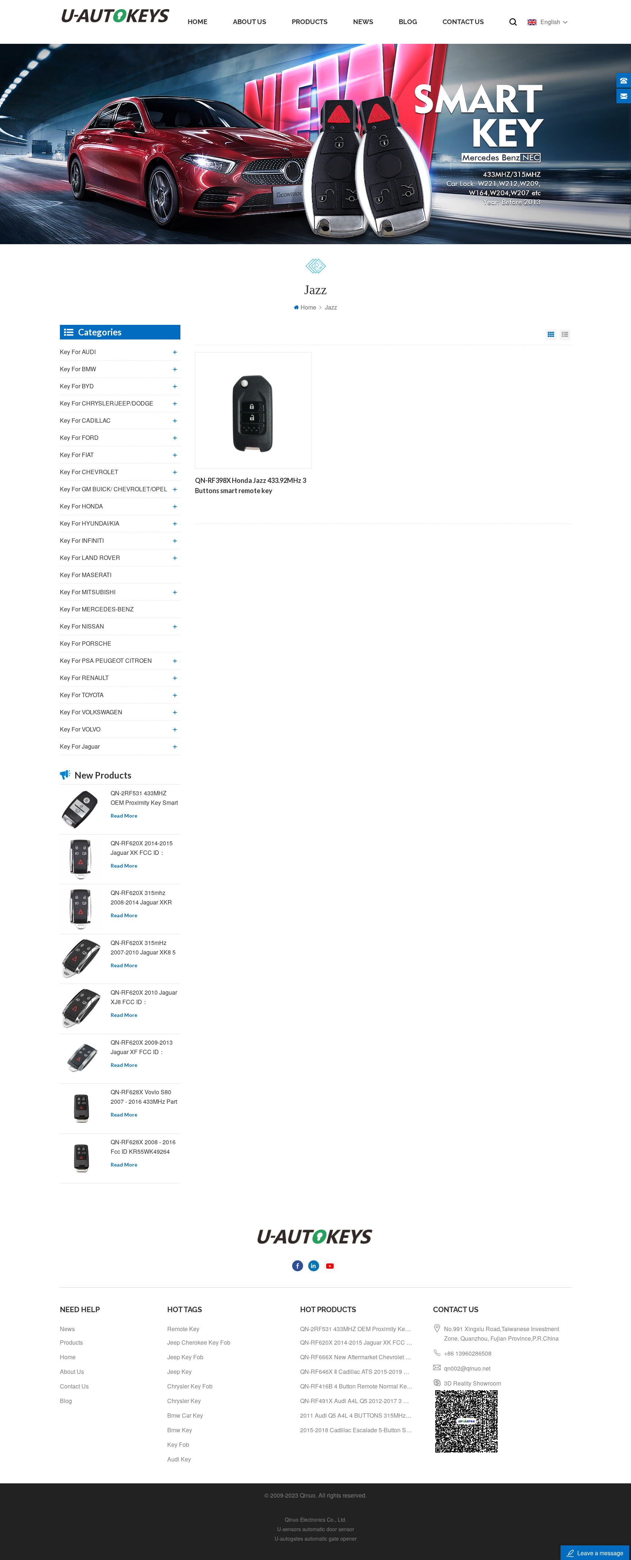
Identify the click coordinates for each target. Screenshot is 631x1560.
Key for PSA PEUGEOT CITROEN (106, 660)
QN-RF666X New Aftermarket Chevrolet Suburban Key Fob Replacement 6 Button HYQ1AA (356, 1357)
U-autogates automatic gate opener (316, 1538)
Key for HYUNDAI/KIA (89, 523)
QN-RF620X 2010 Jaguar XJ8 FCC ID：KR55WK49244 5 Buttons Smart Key (144, 997)
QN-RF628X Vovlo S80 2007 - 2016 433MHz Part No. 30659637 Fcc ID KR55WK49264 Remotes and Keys (144, 1097)
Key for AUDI (78, 351)
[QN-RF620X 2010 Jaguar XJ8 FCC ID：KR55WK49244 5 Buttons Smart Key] (81, 1009)
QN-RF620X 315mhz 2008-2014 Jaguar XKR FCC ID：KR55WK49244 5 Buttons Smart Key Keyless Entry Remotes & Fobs (144, 897)
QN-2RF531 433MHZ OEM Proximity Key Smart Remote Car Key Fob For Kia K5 (144, 798)
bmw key (179, 1430)
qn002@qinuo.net (467, 1368)
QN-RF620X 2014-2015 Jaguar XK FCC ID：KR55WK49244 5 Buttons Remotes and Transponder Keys (145, 848)
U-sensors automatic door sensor (315, 1529)
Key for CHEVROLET (89, 472)
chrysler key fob (190, 1386)
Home (197, 22)
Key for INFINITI (82, 540)
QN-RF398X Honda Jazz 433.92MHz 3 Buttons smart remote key (250, 485)
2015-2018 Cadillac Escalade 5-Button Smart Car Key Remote (356, 1430)
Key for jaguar (80, 746)
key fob (178, 1444)
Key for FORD (79, 437)
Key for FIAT (77, 454)
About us (249, 22)
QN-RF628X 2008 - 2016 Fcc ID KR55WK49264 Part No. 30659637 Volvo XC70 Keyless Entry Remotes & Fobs (143, 1147)
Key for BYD (77, 386)
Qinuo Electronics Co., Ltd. (316, 1519)
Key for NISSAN (82, 626)
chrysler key (184, 1400)
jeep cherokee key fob (198, 1342)
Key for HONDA (81, 506)
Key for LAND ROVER (90, 557)
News (363, 22)
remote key (183, 1329)
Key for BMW (78, 369)
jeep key (179, 1371)
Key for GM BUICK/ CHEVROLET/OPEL (113, 489)
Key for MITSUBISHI (87, 592)
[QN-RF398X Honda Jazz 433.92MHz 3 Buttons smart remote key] (253, 410)
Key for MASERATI (85, 574)
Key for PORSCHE (85, 643)
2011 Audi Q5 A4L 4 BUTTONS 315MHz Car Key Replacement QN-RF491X (356, 1415)
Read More (124, 816)
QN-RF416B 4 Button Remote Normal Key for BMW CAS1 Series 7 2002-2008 (356, 1386)
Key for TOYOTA (82, 695)
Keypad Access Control (316, 1548)
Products (310, 22)
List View (564, 334)
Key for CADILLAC (85, 420)
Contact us (463, 22)
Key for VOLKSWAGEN (91, 712)
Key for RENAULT (84, 677)
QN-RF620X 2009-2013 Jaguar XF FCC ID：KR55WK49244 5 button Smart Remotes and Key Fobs (142, 1047)
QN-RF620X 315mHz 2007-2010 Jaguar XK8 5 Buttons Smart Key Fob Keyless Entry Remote (143, 947)
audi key (179, 1459)
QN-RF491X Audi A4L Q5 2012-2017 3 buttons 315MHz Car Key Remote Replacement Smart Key (356, 1400)
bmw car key (185, 1415)
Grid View (551, 334)
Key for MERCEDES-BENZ (97, 609)
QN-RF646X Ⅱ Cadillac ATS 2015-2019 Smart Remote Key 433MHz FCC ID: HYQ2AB (356, 1371)
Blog (408, 22)
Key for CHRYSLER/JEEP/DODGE (106, 403)
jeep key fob (185, 1357)
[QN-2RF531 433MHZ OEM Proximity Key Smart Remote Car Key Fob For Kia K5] (81, 809)
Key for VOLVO (80, 729)
